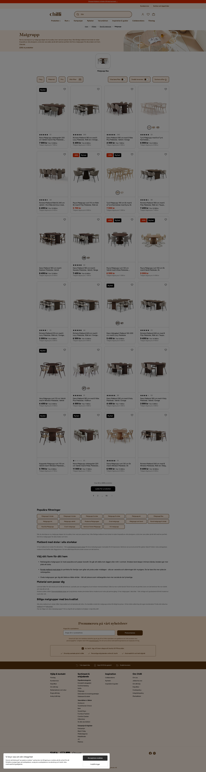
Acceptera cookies (95, 758)
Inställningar (95, 764)
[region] (56, 761)
